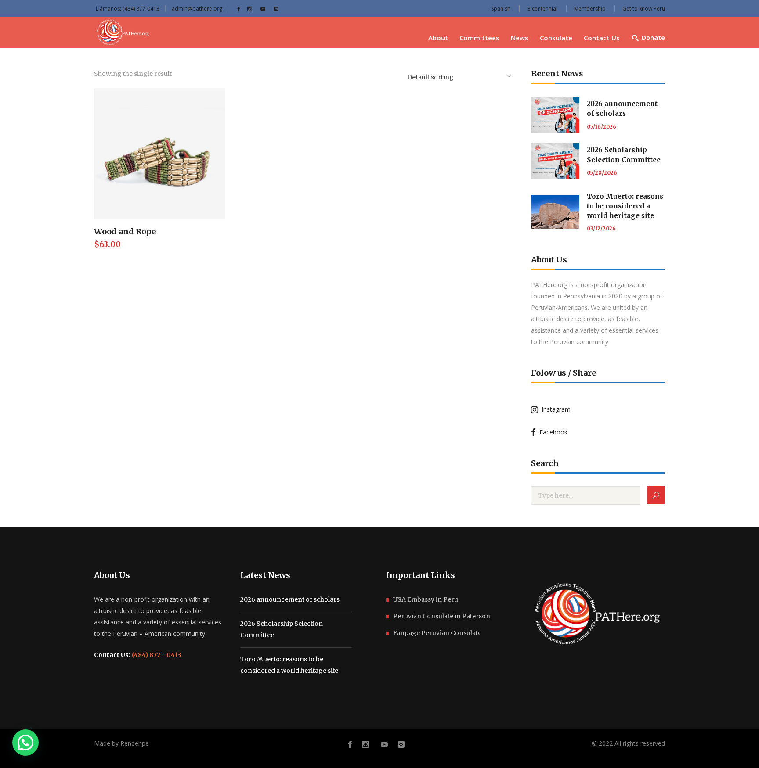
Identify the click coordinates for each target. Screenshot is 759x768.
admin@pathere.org (197, 8)
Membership (590, 8)
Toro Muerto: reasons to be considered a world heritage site (625, 206)
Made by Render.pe (121, 743)
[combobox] (458, 75)
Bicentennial (542, 8)
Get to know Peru (643, 8)
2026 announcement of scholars (290, 599)
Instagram (554, 409)
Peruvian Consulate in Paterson (441, 616)
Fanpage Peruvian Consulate (437, 633)
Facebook (551, 432)
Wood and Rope (125, 231)
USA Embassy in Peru (425, 599)
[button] (25, 742)
